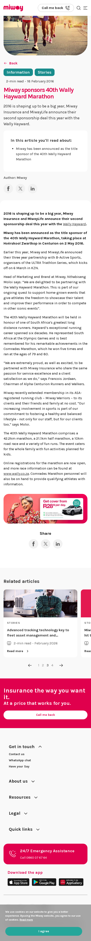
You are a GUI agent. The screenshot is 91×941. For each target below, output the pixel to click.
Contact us (17, 754)
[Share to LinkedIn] (32, 188)
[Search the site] (79, 8)
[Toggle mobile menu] (85, 8)
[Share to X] (20, 188)
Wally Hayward (74, 224)
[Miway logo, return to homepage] (13, 7)
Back (13, 63)
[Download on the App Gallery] (71, 882)
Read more (47, 651)
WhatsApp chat (20, 760)
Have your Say (19, 766)
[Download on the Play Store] (44, 882)
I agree (43, 931)
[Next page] (61, 665)
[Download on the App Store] (18, 882)
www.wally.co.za (16, 473)
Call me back (45, 715)
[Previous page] (30, 665)
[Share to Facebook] (8, 188)
